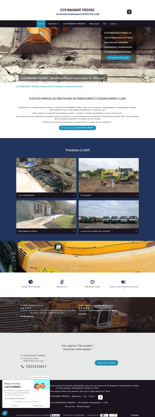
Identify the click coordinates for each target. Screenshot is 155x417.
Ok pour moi (38, 405)
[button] (4, 413)
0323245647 (36, 366)
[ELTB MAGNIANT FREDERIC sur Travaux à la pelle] (113, 415)
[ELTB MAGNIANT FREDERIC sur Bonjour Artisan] (104, 415)
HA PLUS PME (79, 415)
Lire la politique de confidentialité (15, 398)
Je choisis (14, 405)
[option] (107, 314)
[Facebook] (129, 12)
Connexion (135, 415)
